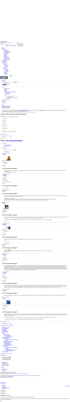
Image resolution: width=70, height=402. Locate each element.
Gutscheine (6, 66)
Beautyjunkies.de (4, 369)
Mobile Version (2, 382)
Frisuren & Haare (6, 50)
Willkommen (6, 68)
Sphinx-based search (10, 376)
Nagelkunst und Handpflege (8, 341)
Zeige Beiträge (15, 97)
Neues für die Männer (9, 336)
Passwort (2, 44)
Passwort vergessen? (13, 45)
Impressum (4, 385)
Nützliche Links (6, 92)
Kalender (5, 72)
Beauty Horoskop (7, 59)
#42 (8, 174)
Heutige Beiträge (6, 88)
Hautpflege (6, 338)
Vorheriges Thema (3, 353)
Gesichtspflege (6, 51)
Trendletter (5, 73)
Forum (3, 48)
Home (3, 47)
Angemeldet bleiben (20, 43)
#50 (8, 297)
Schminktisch (6, 340)
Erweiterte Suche (8, 98)
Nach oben (12, 325)
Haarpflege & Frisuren (7, 342)
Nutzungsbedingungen (5, 387)
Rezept (7, 65)
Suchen (5, 94)
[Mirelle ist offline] (6, 208)
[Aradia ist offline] (9, 160)
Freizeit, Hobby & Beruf (6, 345)
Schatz (7, 70)
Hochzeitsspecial (6, 58)
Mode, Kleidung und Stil (8, 343)
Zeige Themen (9, 97)
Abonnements (4, 329)
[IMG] (3, 363)
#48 (8, 271)
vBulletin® (6, 372)
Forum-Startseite (4, 331)
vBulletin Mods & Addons (21, 375)
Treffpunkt (5, 346)
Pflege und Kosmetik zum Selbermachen (12, 339)
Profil (5, 203)
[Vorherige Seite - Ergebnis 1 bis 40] (7, 134)
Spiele (7, 348)
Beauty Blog (4, 60)
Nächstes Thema (9, 353)
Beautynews (4, 49)
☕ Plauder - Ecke (5, 351)
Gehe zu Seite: (4, 136)
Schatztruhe (6, 69)
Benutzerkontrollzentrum (6, 327)
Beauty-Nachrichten (7, 335)
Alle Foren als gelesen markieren (11, 91)
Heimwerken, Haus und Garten (11, 349)
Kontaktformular (8, 399)
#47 (8, 253)
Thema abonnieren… (7, 145)
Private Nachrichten (5, 328)
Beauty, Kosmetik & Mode (6, 106)
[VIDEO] (3, 364)
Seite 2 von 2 (2, 134)
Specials (5, 56)
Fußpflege (5, 54)
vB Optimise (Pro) (14, 375)
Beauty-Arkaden (6, 334)
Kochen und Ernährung (9, 350)
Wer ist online (4, 330)
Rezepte (5, 64)
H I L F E (5, 89)
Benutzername (3, 43)
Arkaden (3, 333)
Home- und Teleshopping (8, 344)
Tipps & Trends (6, 71)
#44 (8, 202)
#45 (8, 223)
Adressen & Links (5, 61)
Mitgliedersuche (8, 93)
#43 (8, 189)
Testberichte (6, 67)
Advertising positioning (3, 377)
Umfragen (5, 63)
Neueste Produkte (7, 57)
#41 (8, 153)
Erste (6, 134)
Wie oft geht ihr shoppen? (14, 140)
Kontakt (3, 368)
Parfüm (5, 55)
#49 (8, 289)
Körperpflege (6, 53)
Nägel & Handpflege (7, 52)
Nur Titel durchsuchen (10, 96)
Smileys (3, 362)
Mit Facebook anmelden (4, 42)
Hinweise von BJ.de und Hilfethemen (11, 347)
